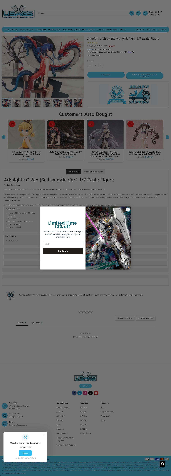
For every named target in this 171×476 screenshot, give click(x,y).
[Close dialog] (128, 209)
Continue (63, 251)
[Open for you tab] (162, 464)
